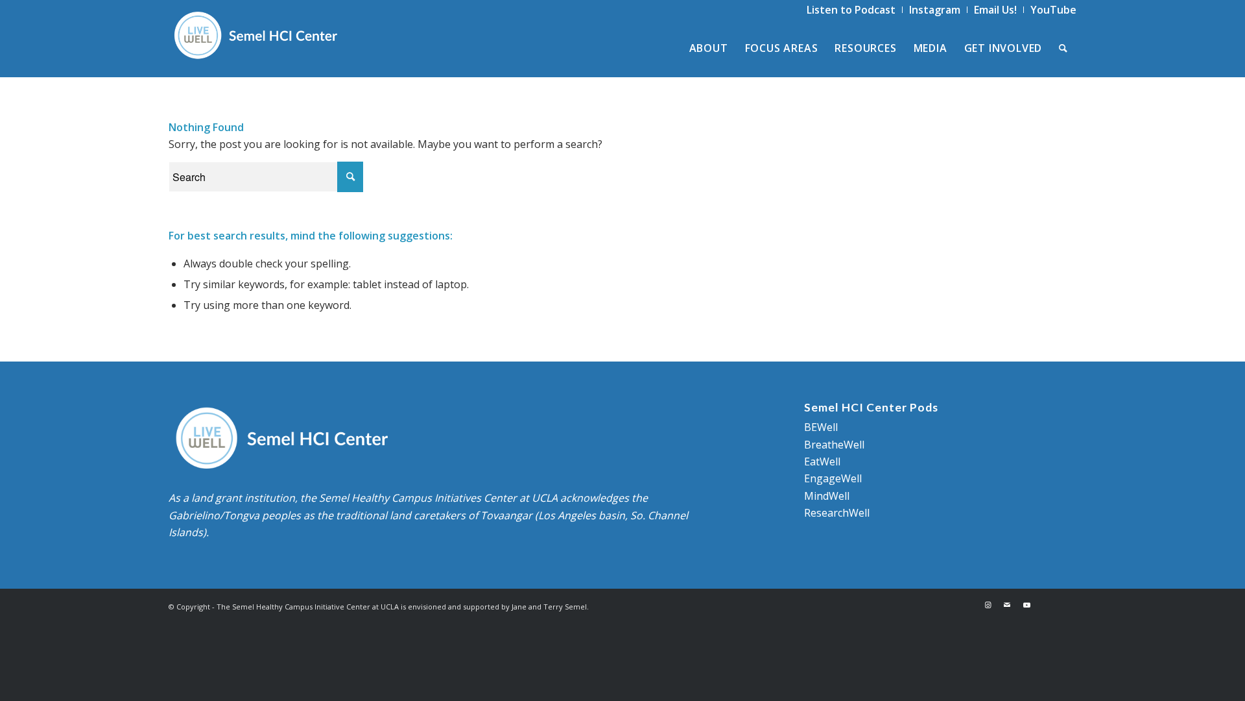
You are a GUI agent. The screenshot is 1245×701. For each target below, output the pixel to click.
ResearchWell (837, 513)
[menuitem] (851, 9)
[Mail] (1007, 605)
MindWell (826, 496)
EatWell (822, 461)
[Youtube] (1026, 605)
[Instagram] (987, 605)
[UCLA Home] (1056, 605)
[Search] (1063, 48)
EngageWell (833, 478)
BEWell (821, 427)
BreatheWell (834, 444)
